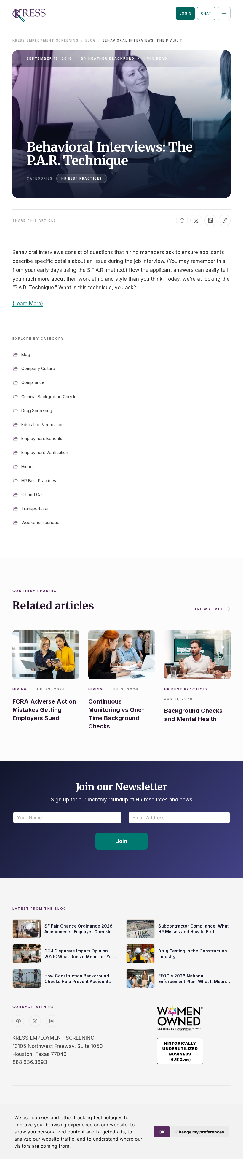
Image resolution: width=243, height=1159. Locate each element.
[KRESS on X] (35, 1021)
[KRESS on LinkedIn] (51, 1021)
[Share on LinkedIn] (210, 220)
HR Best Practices (81, 178)
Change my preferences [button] (199, 1131)
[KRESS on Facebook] (18, 1021)
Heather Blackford (111, 58)
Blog (90, 40)
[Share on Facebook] (182, 220)
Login (185, 13)
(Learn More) (27, 304)
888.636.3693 (29, 1062)
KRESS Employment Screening (45, 40)
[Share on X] (196, 220)
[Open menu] (224, 13)
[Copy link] (225, 220)
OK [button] (162, 1131)
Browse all (208, 609)
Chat (206, 13)
